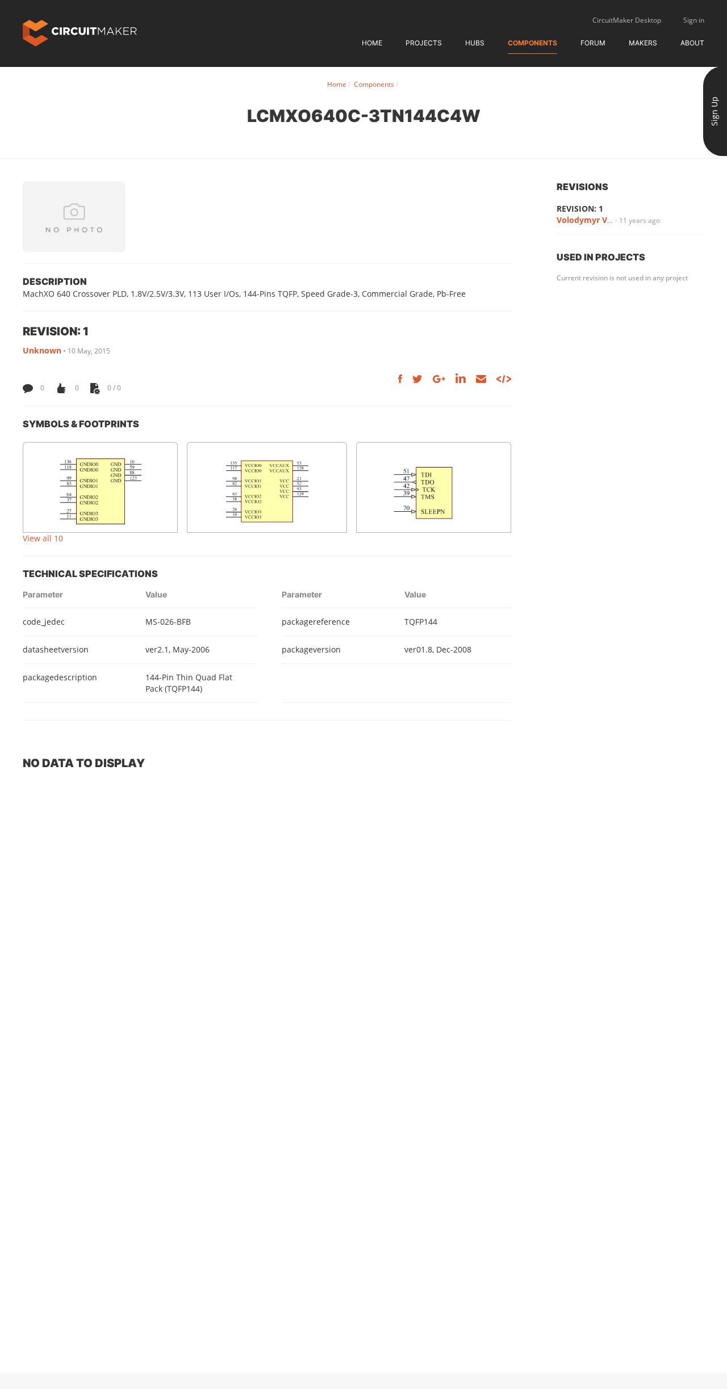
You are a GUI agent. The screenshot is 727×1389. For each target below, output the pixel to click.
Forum (592, 43)
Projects (424, 43)
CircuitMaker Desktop (626, 20)
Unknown (42, 350)
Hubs (474, 43)
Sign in (693, 20)
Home (372, 43)
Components (532, 43)
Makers (643, 43)
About (692, 43)
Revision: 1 (580, 208)
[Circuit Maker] (80, 32)
